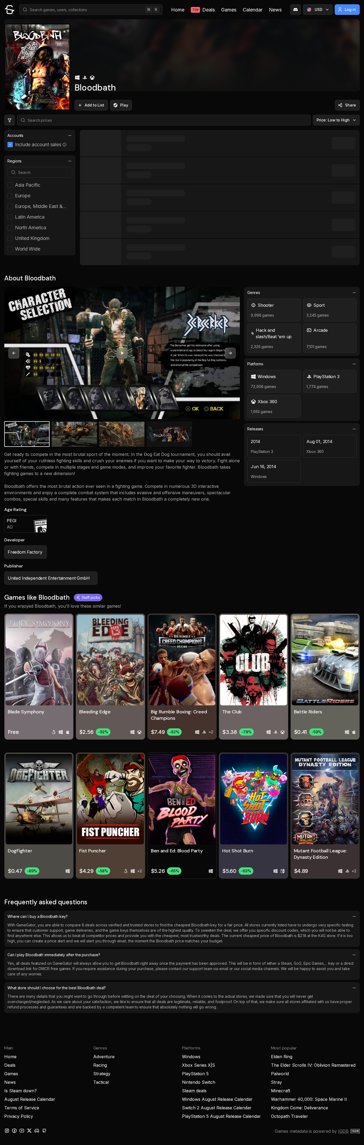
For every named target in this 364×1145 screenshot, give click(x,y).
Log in (350, 9)
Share (350, 105)
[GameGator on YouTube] (22, 1130)
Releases (255, 429)
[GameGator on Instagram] (7, 1130)
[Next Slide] (230, 353)
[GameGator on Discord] (295, 9)
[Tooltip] (64, 144)
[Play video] (122, 353)
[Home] (9, 9)
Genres (253, 292)
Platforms (255, 364)
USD (318, 9)
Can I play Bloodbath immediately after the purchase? (53, 954)
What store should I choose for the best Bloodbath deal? (56, 987)
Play (124, 105)
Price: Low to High (333, 120)
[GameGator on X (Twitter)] (29, 1130)
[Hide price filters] (9, 120)
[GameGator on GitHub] (44, 1130)
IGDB (343, 1131)
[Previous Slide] (14, 353)
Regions (14, 161)
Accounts (15, 135)
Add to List (94, 105)
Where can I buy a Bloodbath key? (37, 916)
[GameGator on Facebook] (14, 1130)
